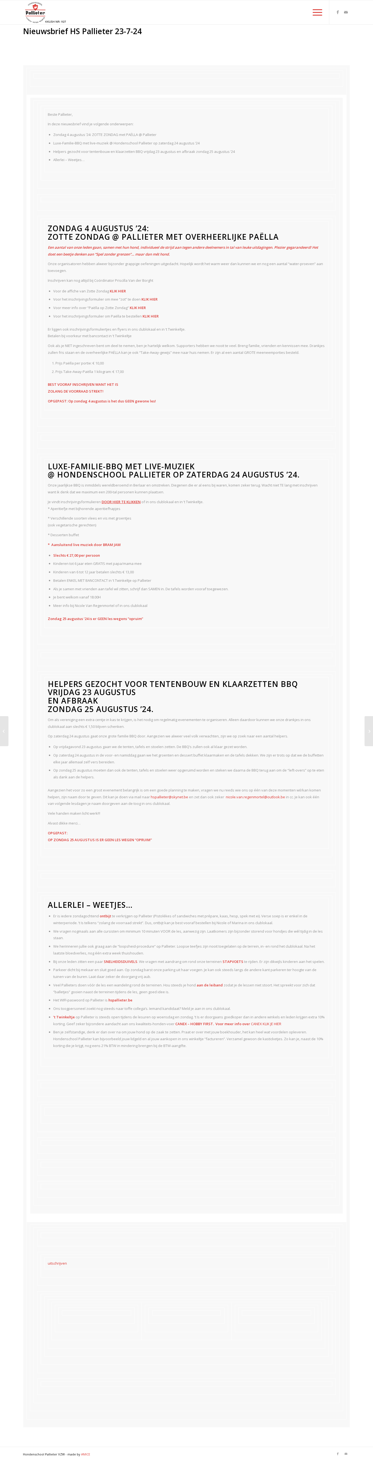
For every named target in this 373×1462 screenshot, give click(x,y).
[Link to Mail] (346, 12)
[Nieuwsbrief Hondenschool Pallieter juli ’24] (4, 731)
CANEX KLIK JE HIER (266, 1023)
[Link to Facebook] (338, 12)
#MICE (85, 1454)
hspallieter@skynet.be (169, 796)
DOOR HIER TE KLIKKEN (121, 501)
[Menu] (315, 12)
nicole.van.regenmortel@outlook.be (255, 796)
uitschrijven (57, 1263)
